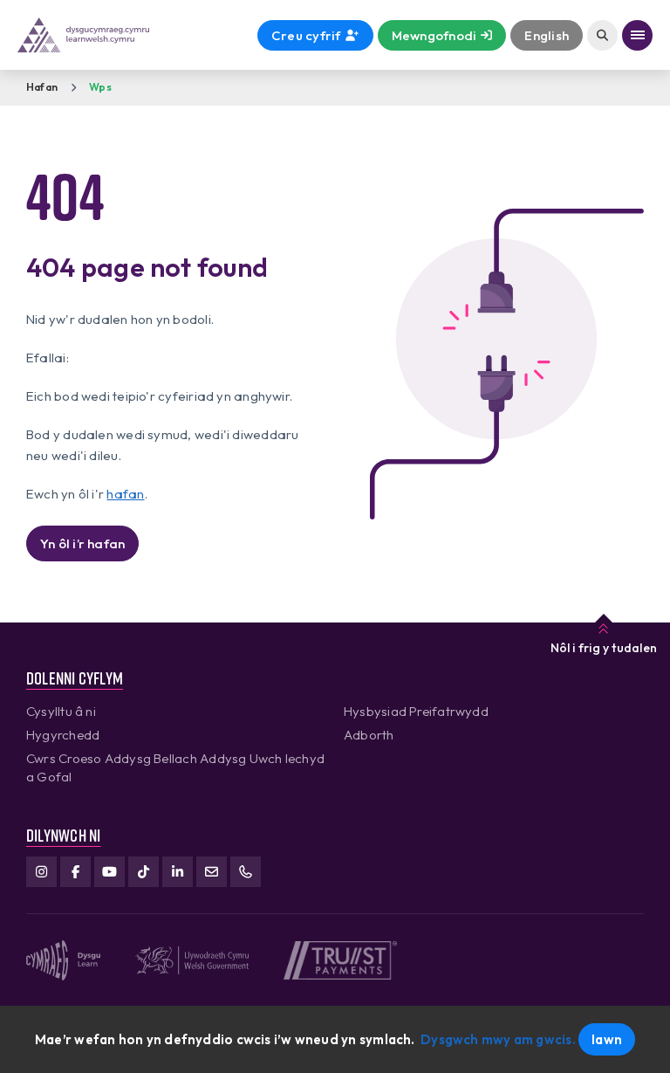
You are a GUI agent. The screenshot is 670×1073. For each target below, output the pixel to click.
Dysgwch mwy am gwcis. (498, 1039)
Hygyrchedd (62, 734)
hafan (125, 493)
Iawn (606, 1039)
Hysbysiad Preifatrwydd (416, 711)
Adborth (369, 734)
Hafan (42, 86)
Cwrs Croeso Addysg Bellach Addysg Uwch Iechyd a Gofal (175, 767)
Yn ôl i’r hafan (82, 543)
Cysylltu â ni (61, 711)
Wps (100, 86)
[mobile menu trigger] (637, 35)
